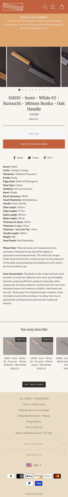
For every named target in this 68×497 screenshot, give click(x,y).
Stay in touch (34, 444)
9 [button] (46, 90)
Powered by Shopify (34, 494)
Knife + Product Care (34, 404)
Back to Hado (36, 384)
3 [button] (26, 90)
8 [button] (43, 90)
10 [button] (49, 90)
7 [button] (39, 90)
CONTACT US (34, 455)
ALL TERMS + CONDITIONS (34, 398)
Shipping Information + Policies (34, 415)
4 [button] (30, 90)
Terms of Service (34, 427)
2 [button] (23, 90)
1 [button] (19, 90)
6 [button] (36, 90)
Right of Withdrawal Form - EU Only (34, 433)
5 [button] (33, 90)
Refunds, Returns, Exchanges (34, 410)
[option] (34, 22)
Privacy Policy (34, 421)
